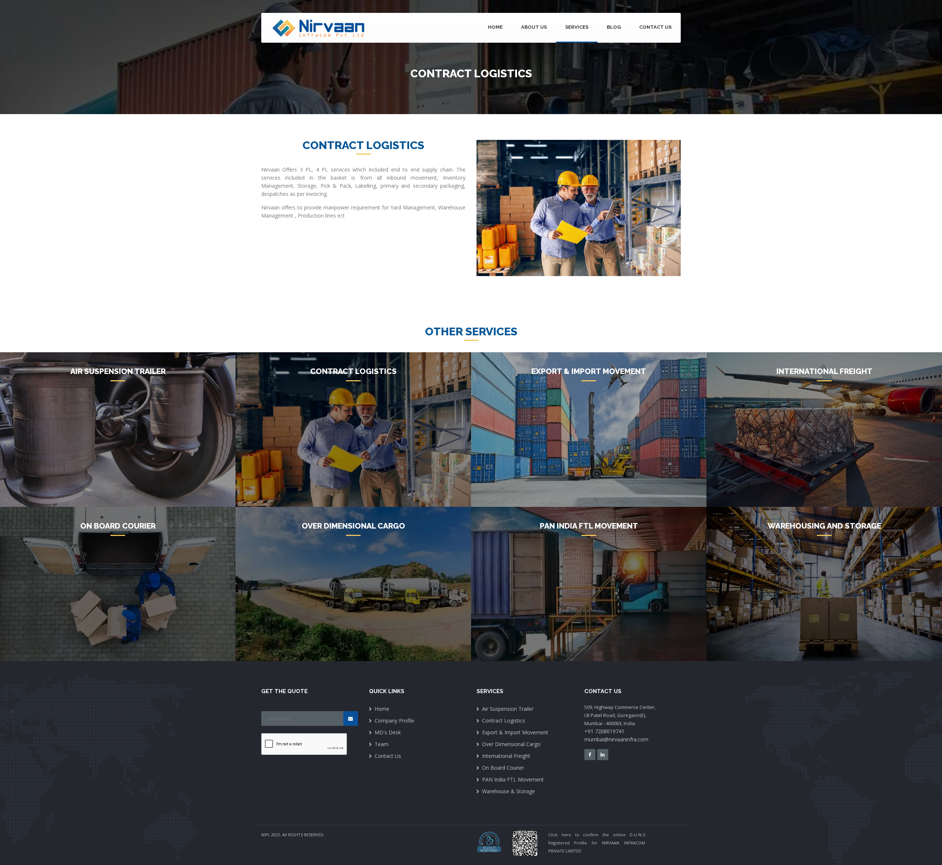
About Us (534, 27)
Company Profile (394, 720)
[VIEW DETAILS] (118, 429)
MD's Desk (388, 732)
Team (382, 744)
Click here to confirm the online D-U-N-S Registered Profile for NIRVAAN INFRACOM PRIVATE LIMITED (596, 843)
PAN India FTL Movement (513, 779)
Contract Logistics (503, 720)
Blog (614, 27)
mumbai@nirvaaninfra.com (616, 739)
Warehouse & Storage (508, 791)
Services (576, 27)
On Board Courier (503, 767)
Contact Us (655, 27)
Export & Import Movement (515, 732)
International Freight (506, 755)
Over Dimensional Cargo (511, 744)
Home (495, 27)
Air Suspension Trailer (508, 708)
